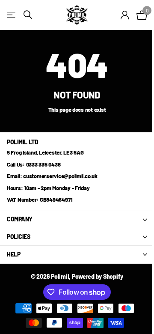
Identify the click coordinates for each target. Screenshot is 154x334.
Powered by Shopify (97, 276)
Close (77, 219)
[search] (28, 14)
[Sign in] (125, 15)
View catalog (12, 15)
